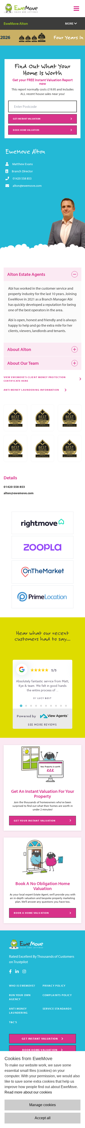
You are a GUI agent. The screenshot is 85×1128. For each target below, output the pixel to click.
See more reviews (42, 724)
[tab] (21, 706)
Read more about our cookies (28, 1092)
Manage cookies (42, 1105)
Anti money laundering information (31, 389)
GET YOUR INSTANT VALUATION (35, 820)
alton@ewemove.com (27, 186)
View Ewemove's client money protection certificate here (35, 379)
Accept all (43, 1118)
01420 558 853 (22, 178)
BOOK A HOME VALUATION (31, 912)
